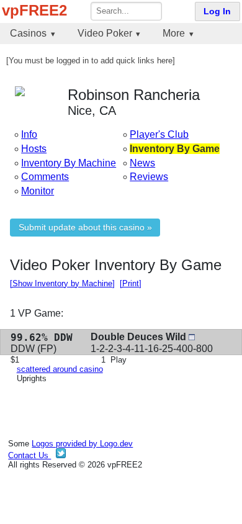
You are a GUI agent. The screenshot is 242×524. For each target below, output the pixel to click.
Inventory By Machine (68, 163)
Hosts (34, 148)
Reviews (149, 176)
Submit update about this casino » (85, 227)
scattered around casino (60, 369)
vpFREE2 (34, 10)
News (142, 163)
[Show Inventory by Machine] (62, 283)
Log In (217, 11)
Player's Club (159, 134)
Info (29, 134)
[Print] (130, 283)
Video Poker (105, 33)
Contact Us (29, 455)
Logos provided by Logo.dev (82, 443)
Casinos (28, 33)
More (174, 33)
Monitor (37, 191)
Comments (45, 176)
